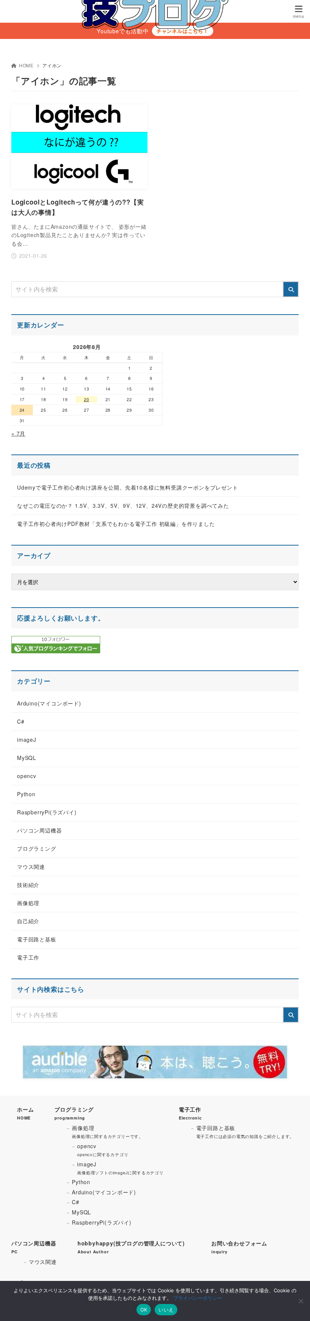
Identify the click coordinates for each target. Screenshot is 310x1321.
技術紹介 (28, 884)
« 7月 (18, 433)
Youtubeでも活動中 (123, 31)
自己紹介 (28, 921)
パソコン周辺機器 (39, 830)
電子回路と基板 (36, 939)
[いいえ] (300, 1301)
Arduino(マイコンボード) (49, 703)
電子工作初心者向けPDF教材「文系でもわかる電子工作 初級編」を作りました (116, 523)
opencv (26, 776)
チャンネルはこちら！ (183, 31)
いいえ (166, 1310)
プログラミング (36, 848)
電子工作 (28, 957)
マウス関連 (31, 866)
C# (21, 721)
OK (143, 1310)
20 (86, 399)
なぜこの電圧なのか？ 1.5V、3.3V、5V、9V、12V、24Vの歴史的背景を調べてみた (123, 505)
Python (26, 794)
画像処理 (28, 903)
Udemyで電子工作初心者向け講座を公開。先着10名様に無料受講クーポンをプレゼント (127, 487)
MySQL (26, 757)
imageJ (26, 739)
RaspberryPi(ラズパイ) (47, 812)
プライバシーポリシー (197, 1298)
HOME (26, 65)
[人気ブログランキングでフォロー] (55, 649)
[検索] (291, 289)
